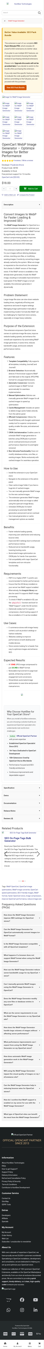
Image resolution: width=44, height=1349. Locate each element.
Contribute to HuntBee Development (16, 1188)
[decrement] (4, 189)
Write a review (27, 160)
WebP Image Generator (16, 21)
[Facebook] (22, 1300)
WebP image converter (21, 890)
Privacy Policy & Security (11, 1181)
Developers (6, 1215)
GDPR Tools (6, 1204)
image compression (33, 896)
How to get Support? (10, 1169)
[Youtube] (35, 1300)
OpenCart (26, 1325)
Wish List (5, 1239)
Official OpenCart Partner (26, 736)
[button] (19, 881)
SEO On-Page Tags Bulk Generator (17, 839)
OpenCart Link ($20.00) (11, 177)
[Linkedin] (35, 1310)
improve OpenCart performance (14, 899)
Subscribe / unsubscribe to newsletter (16, 1242)
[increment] (16, 189)
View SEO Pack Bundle (16, 88)
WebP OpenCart (12, 886)
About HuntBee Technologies (13, 1163)
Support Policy (7, 1172)
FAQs (4, 1166)
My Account (6, 1232)
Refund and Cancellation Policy (14, 1178)
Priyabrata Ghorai (17, 165)
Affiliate (5, 1218)
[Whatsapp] (8, 1310)
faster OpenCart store (16, 896)
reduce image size (34, 899)
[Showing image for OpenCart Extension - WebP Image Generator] (22, 97)
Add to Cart (33, 189)
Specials (5, 1221)
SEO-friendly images (25, 893)
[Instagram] (22, 1310)
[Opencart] (8, 1300)
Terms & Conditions (9, 1184)
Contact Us (6, 1198)
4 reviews (17, 160)
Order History (7, 1235)
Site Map (5, 1201)
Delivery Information (9, 1175)
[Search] (39, 12)
